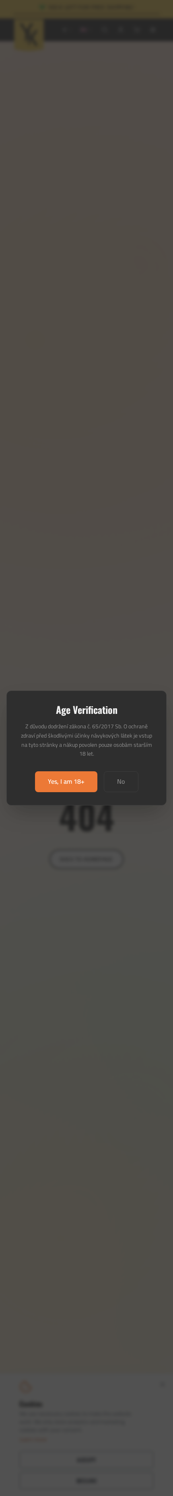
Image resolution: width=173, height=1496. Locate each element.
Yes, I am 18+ (66, 781)
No (121, 781)
